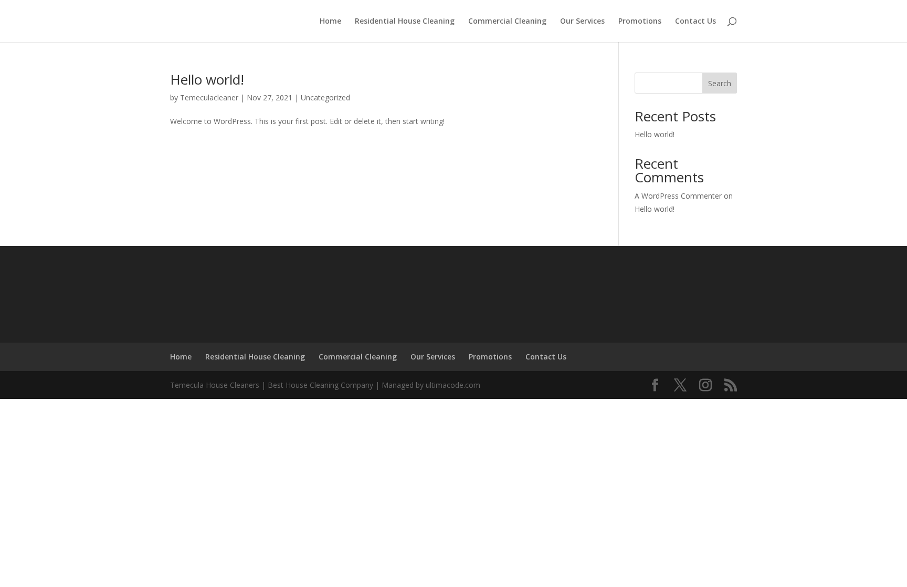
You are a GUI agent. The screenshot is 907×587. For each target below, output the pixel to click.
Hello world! (207, 79)
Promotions (639, 21)
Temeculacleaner (209, 97)
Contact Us (695, 21)
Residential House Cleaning (405, 21)
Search (719, 83)
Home (330, 21)
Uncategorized (325, 97)
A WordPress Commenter (678, 196)
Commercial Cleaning (507, 21)
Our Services (582, 21)
